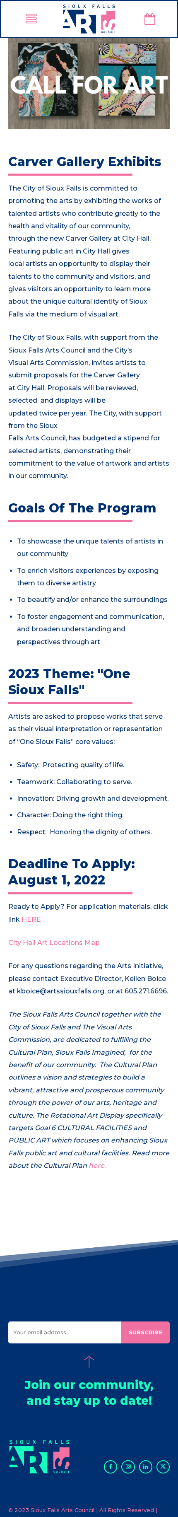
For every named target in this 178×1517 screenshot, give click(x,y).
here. (97, 1165)
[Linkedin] (145, 1467)
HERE (31, 919)
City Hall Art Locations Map (54, 943)
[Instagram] (128, 1467)
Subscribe (145, 1332)
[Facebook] (110, 1467)
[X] (163, 1467)
